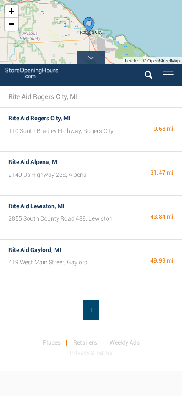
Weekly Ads (125, 342)
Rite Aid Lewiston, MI (36, 206)
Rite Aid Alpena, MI (33, 161)
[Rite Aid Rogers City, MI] (88, 26)
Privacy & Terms (91, 352)
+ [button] (11, 11)
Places (52, 342)
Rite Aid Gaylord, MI (34, 249)
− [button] (11, 24)
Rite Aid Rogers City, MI (39, 118)
